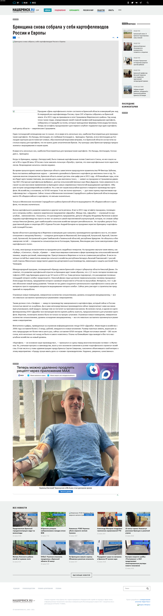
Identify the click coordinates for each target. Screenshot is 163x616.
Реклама (58, 588)
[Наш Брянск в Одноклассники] (128, 3)
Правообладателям (29, 588)
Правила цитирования (45, 588)
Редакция (16, 588)
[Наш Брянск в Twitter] (132, 3)
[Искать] (147, 588)
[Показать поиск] (147, 2)
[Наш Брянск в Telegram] (141, 3)
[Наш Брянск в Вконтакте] (136, 3)
